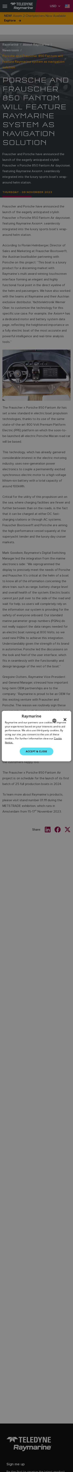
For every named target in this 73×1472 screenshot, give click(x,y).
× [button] (65, 719)
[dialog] (36, 736)
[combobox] (54, 720)
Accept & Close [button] (36, 751)
